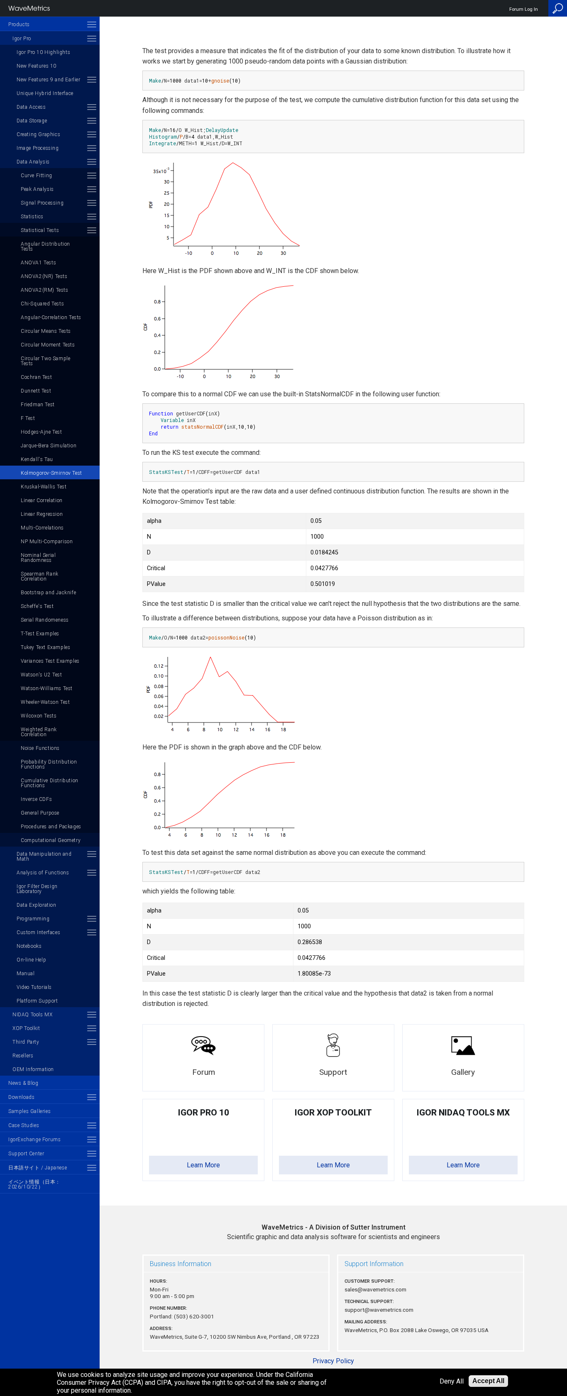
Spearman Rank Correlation (40, 576)
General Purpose (40, 813)
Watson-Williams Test (47, 688)
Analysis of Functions (43, 873)
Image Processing (38, 148)
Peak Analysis (37, 189)
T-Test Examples (40, 634)
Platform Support (37, 1001)
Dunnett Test (36, 391)
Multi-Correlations (42, 528)
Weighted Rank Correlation (39, 732)
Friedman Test (38, 405)
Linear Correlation (42, 500)
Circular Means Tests (46, 331)
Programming (33, 919)
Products (19, 24)
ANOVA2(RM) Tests (44, 290)
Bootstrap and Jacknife (48, 592)
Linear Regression (42, 514)
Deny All (452, 1381)
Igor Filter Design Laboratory (37, 888)
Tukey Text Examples (45, 647)
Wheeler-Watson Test (45, 702)
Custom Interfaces (38, 932)
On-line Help (31, 960)
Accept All (488, 1380)
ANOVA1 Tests (38, 263)
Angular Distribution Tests (45, 246)
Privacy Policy (333, 1361)
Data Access (31, 107)
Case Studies (23, 1125)
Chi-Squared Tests (42, 304)
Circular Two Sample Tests (45, 361)
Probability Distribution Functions (49, 764)
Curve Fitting (36, 175)
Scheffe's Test (37, 606)
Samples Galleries (29, 1111)
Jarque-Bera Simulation (48, 446)
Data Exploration (36, 905)
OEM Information (33, 1069)
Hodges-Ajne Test (41, 432)
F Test (28, 418)
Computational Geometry (51, 840)
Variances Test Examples (50, 661)
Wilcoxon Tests (38, 716)
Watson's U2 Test (41, 675)
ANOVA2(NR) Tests (44, 276)
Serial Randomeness (45, 620)
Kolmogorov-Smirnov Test (51, 473)
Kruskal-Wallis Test (43, 487)
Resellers (22, 1056)
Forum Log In (523, 9)
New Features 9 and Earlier (49, 80)
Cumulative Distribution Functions (49, 783)
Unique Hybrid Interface (45, 93)
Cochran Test (36, 377)
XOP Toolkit (26, 1028)
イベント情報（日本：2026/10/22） (34, 1184)
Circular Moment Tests (48, 345)
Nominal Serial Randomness (38, 557)
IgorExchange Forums (34, 1139)
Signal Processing (42, 203)
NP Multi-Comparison (47, 541)
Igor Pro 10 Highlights (43, 52)
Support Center (26, 1154)
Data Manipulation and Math (44, 856)
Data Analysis (33, 162)
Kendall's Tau (37, 459)
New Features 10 (36, 66)
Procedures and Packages (51, 827)
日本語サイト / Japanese (37, 1168)
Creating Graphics (38, 134)
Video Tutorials (34, 987)
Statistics (32, 217)
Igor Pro (21, 38)
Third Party (25, 1042)
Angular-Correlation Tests (51, 317)
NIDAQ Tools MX (32, 1015)
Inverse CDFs (36, 799)
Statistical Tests (40, 230)
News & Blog (23, 1083)
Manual (26, 973)
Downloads (21, 1097)
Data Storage (32, 121)
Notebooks (29, 946)
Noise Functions (40, 748)
